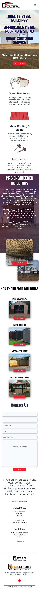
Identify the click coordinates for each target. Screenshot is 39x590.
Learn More (19, 262)
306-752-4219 (19, 520)
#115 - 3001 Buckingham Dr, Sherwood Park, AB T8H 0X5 (19, 535)
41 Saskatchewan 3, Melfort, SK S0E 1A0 (19, 514)
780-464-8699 (19, 541)
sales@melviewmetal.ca (20, 522)
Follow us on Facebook (19, 501)
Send (19, 469)
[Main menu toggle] (35, 5)
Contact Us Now (19, 63)
